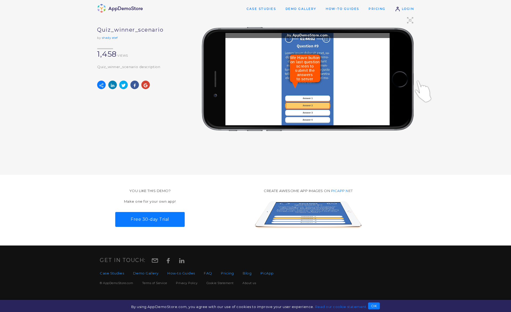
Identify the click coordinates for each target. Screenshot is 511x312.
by (307, 35)
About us (249, 283)
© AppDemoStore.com (116, 283)
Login (407, 9)
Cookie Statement (220, 283)
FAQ (208, 273)
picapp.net (342, 191)
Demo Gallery (301, 9)
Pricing (377, 9)
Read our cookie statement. (341, 307)
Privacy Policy (186, 283)
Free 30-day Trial (150, 219)
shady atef (110, 38)
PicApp (267, 273)
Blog (247, 273)
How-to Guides (342, 9)
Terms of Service (154, 283)
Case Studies (261, 9)
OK (374, 306)
